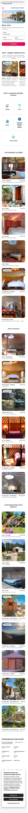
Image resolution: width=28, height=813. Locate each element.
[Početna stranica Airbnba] (3, 7)
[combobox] (13, 34)
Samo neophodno (13, 799)
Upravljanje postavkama (13, 803)
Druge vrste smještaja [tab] (7, 742)
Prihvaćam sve (13, 795)
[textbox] (7, 39)
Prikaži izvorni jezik (7, 3)
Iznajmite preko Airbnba (17, 8)
